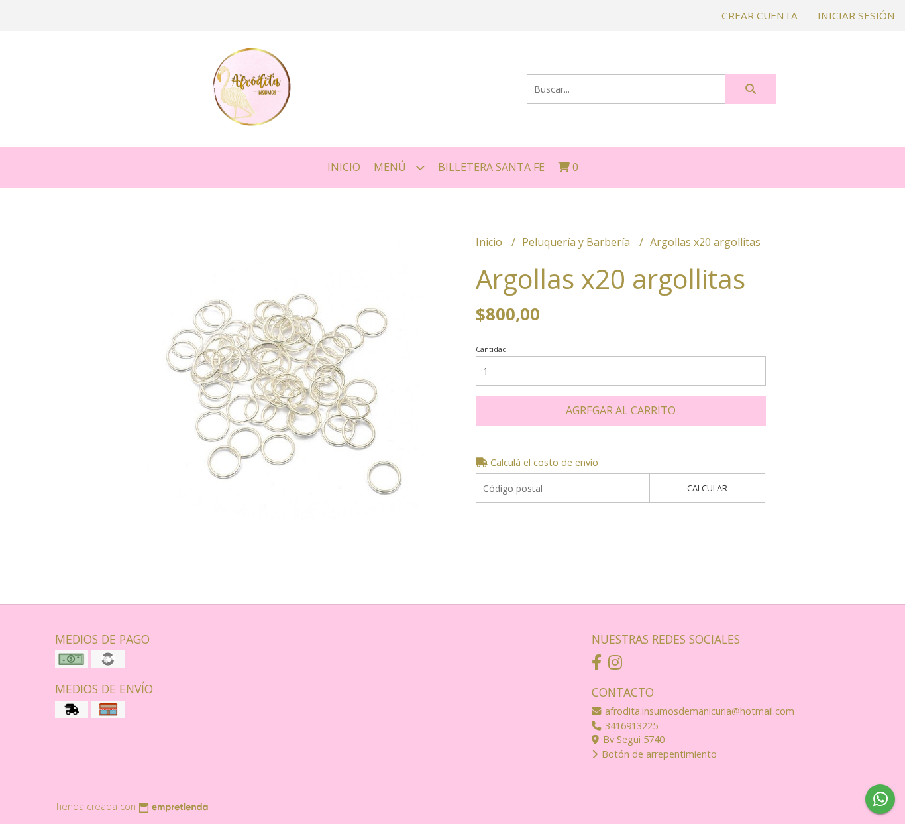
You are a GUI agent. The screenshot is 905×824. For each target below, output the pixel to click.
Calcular (707, 488)
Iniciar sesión (856, 15)
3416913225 (630, 725)
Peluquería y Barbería (577, 242)
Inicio (343, 167)
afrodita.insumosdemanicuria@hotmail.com (698, 711)
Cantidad (491, 349)
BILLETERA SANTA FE (491, 167)
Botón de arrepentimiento (658, 754)
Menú (391, 167)
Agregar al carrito (621, 410)
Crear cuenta (759, 15)
